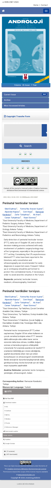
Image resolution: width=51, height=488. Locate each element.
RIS (6, 406)
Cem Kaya (27, 212)
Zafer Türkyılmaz (22, 214)
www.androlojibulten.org (26, 475)
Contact (44, 5)
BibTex (7, 415)
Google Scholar (10, 443)
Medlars (8, 419)
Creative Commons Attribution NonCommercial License (26, 469)
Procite (7, 423)
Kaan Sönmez (30, 217)
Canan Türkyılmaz (12, 217)
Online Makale (29, 484)
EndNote (8, 411)
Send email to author (11, 431)
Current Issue (25, 94)
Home (36, 5)
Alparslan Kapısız (12, 212)
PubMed (7, 439)
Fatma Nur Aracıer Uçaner (31, 209)
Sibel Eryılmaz (10, 209)
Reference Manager (11, 427)
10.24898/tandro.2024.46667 (29, 197)
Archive (7, 100)
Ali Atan (36, 214)
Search (27, 146)
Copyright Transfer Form (18, 116)
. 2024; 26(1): (7, 197)
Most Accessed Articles (14, 105)
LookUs (19, 484)
